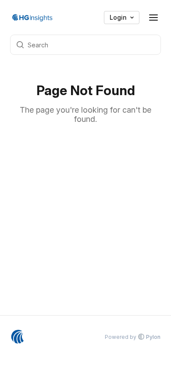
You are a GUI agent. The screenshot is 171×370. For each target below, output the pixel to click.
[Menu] (153, 18)
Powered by (132, 337)
